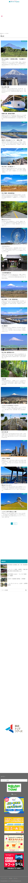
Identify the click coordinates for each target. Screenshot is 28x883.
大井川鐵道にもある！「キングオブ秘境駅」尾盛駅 (17, 574)
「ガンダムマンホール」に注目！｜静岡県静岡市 (17, 584)
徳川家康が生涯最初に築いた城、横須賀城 (17, 564)
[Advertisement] (14, 17)
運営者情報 (10, 878)
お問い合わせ (16, 878)
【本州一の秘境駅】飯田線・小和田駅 (16, 578)
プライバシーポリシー (4, 878)
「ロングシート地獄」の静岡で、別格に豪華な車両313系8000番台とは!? (17, 570)
